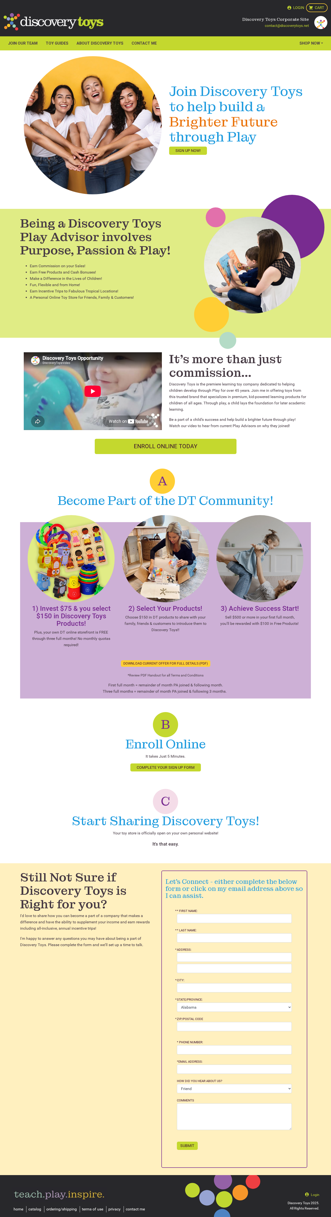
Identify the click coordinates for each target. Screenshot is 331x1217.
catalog (34, 1209)
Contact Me (144, 43)
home (18, 1209)
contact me (135, 1209)
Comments (185, 1100)
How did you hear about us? (199, 1081)
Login (298, 7)
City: (180, 980)
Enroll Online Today (165, 446)
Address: (184, 949)
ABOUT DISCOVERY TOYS (100, 43)
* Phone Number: (190, 1042)
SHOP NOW (309, 43)
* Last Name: (187, 930)
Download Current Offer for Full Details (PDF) (165, 663)
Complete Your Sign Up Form (166, 767)
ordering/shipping (61, 1209)
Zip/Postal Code (190, 1019)
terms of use (92, 1209)
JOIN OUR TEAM (23, 43)
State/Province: (190, 999)
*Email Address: (190, 1061)
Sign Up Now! (188, 150)
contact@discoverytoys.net (287, 26)
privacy (114, 1209)
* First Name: (187, 911)
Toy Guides (57, 43)
